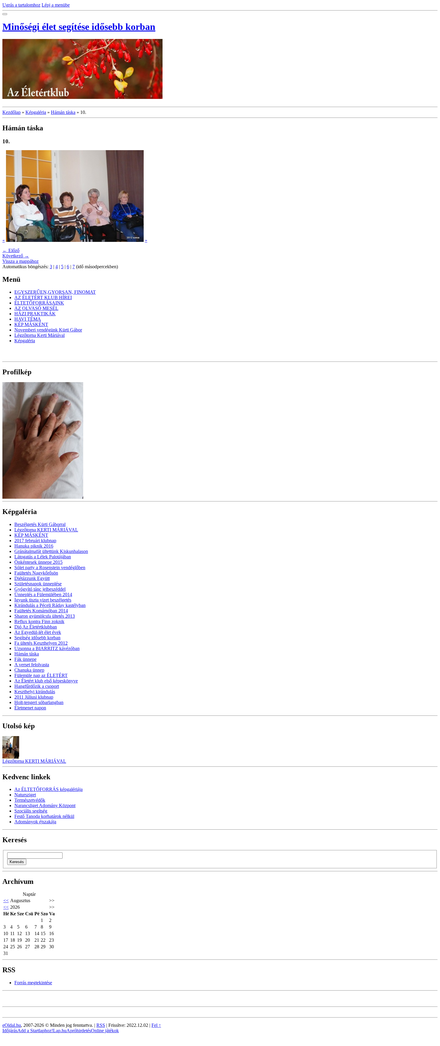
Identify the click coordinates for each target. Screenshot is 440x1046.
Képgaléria (35, 112)
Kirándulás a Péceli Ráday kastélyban (50, 605)
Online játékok (105, 1030)
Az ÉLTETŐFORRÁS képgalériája (48, 789)
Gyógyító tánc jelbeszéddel (40, 589)
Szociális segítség (30, 810)
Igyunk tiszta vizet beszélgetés (42, 599)
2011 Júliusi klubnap (33, 697)
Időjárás (9, 1030)
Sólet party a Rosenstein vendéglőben (49, 567)
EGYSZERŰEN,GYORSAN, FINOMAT (55, 292)
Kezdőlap (11, 112)
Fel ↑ (156, 1025)
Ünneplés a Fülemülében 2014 (43, 594)
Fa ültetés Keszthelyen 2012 (41, 643)
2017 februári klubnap (35, 540)
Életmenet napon (30, 707)
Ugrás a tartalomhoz (21, 4)
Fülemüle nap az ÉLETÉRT (41, 675)
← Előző (10, 250)
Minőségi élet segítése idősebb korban (78, 26)
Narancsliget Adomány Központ (44, 805)
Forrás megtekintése (33, 982)
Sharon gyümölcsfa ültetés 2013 (44, 616)
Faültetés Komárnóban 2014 (41, 610)
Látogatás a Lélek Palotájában (42, 556)
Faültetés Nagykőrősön (36, 572)
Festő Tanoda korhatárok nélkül (44, 816)
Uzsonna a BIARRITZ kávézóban (47, 648)
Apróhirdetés (78, 1030)
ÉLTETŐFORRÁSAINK (39, 302)
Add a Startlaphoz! (35, 1030)
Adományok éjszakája (35, 821)
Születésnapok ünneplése (38, 583)
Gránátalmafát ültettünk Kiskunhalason (51, 551)
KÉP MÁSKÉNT (31, 324)
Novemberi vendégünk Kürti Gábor (48, 329)
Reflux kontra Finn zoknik (39, 621)
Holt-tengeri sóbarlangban (38, 702)
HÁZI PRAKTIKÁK (35, 313)
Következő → (15, 255)
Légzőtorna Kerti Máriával (39, 335)
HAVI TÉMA (27, 319)
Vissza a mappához (20, 261)
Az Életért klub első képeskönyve (46, 680)
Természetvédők (29, 800)
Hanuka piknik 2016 (33, 545)
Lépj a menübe (56, 4)
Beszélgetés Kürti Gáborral (40, 524)
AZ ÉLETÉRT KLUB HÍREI (43, 297)
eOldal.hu (11, 1025)
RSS (100, 1025)
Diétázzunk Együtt (32, 578)
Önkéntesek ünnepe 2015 (38, 562)
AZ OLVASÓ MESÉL (36, 308)
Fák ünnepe (25, 659)
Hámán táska (63, 112)
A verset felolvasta (31, 664)
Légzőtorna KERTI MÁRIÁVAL (46, 529)
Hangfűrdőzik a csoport (36, 686)
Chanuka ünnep (29, 670)
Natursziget (25, 794)
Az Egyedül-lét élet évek (37, 632)
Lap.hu (59, 1030)
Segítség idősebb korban (37, 637)
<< (6, 900)
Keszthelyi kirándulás (34, 691)
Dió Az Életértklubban (35, 626)
